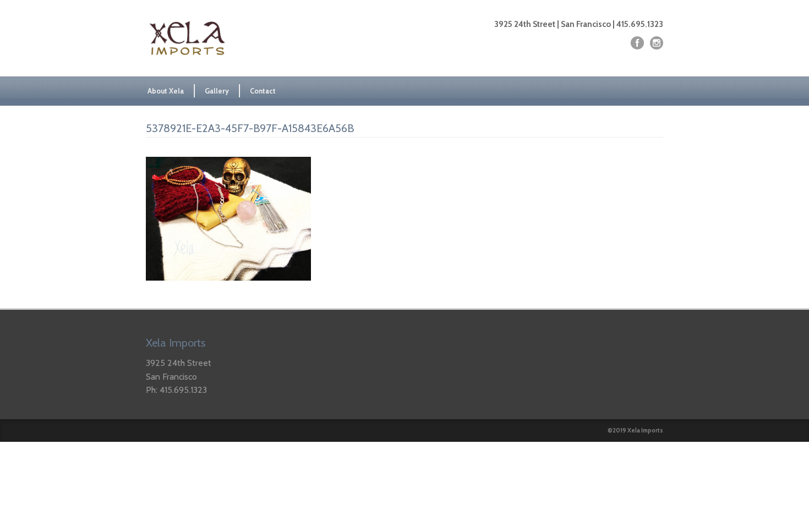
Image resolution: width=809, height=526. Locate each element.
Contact (263, 90)
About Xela (165, 90)
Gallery (217, 90)
